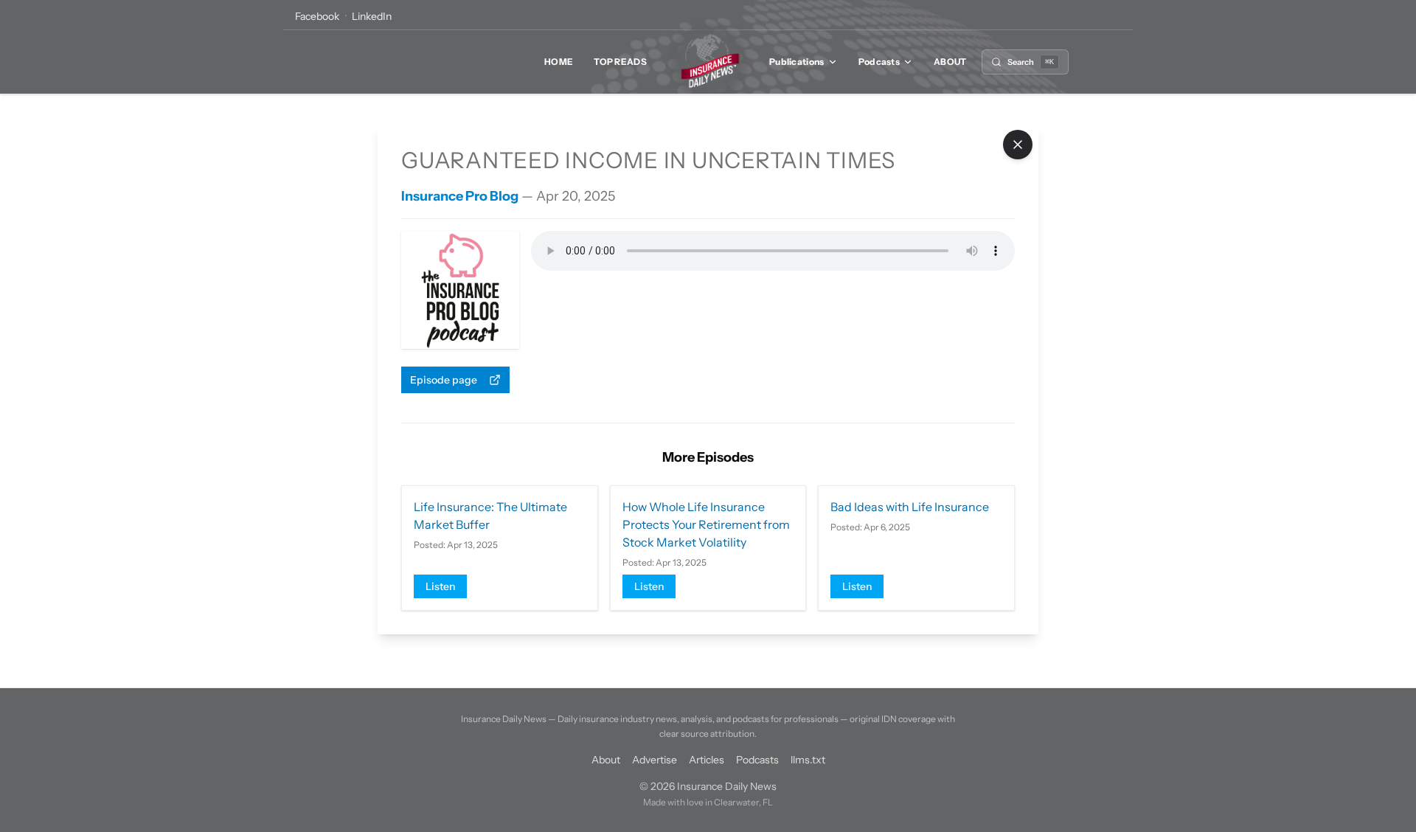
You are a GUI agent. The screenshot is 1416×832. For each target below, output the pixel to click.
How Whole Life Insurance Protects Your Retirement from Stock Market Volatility (706, 524)
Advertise (654, 759)
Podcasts (879, 61)
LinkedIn (372, 16)
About (950, 61)
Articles (706, 759)
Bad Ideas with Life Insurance (909, 506)
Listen (440, 586)
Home (558, 61)
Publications (797, 61)
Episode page (443, 379)
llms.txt (808, 759)
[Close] (1017, 144)
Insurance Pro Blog (459, 196)
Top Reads (620, 61)
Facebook (317, 16)
